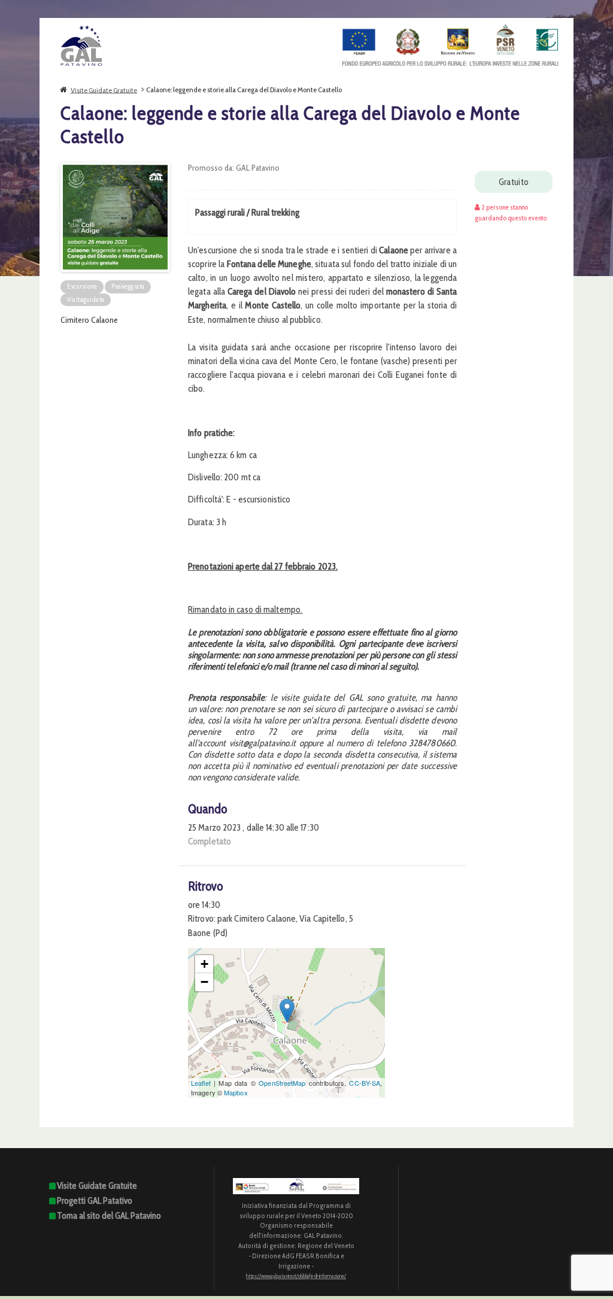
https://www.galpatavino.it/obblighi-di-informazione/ (296, 1276)
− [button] (204, 981)
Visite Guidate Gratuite (104, 89)
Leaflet (201, 1083)
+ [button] (204, 963)
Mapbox (236, 1092)
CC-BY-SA (364, 1083)
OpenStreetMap (282, 1083)
